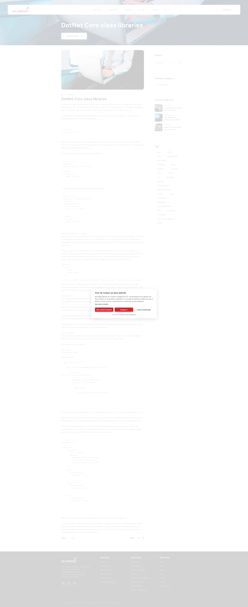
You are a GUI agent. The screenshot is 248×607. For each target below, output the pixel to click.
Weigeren (123, 310)
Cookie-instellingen (144, 310)
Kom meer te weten (101, 304)
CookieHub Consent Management (127, 314)
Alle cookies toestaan (104, 310)
